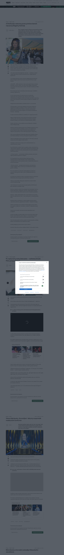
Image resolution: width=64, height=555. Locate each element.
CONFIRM (25, 289)
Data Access (32, 292)
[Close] (47, 263)
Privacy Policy (37, 292)
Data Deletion (27, 292)
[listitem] (32, 274)
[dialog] (32, 277)
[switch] (43, 276)
